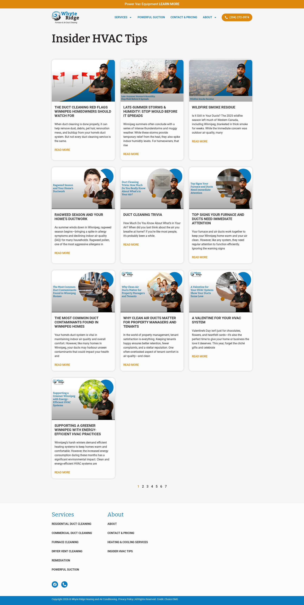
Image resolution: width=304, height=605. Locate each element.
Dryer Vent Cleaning (67, 551)
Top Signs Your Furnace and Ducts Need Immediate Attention (218, 219)
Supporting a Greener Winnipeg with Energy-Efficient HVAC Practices (78, 429)
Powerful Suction (151, 17)
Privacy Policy (125, 599)
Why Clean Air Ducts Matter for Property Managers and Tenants (149, 322)
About (207, 17)
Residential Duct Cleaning (71, 524)
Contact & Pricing (183, 17)
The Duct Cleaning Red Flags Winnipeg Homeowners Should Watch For (83, 111)
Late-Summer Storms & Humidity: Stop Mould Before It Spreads (150, 111)
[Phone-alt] (64, 584)
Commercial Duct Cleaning (72, 533)
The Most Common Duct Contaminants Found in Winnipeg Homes (77, 322)
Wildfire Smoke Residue (213, 107)
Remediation (61, 560)
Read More (62, 150)
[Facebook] (55, 584)
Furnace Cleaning (65, 542)
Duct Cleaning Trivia (142, 215)
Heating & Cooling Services (127, 542)
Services (121, 17)
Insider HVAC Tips (120, 551)
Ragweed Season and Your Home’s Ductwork (79, 217)
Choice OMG (171, 599)
